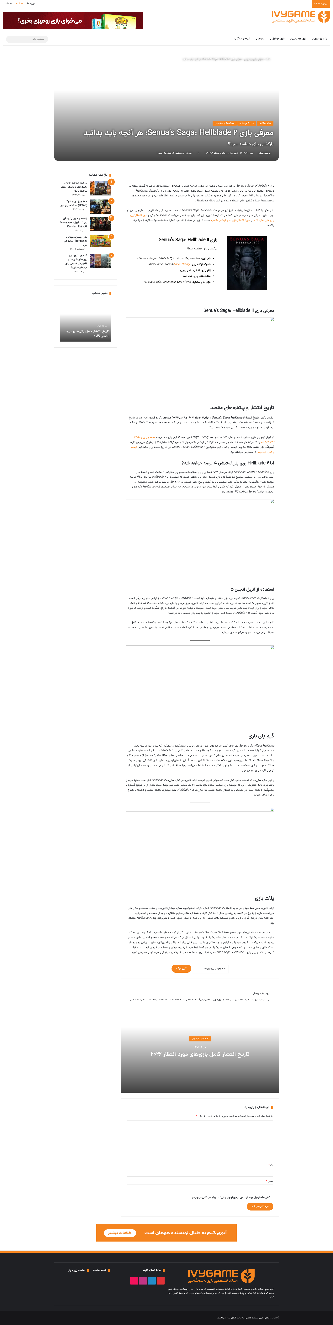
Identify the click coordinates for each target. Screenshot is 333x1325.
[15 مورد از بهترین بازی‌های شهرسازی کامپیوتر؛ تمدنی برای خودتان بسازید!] (100, 261)
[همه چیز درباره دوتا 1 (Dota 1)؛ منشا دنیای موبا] (100, 207)
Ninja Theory (182, 264)
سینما (261, 39)
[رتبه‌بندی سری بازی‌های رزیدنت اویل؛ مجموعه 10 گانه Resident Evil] (100, 224)
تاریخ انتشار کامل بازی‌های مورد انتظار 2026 (200, 1054)
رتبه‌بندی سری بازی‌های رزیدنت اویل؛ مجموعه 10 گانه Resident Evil (73, 223)
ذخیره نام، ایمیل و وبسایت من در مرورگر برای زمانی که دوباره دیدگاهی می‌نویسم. (230, 1198)
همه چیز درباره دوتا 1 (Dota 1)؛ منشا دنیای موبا (73, 204)
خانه (268, 59)
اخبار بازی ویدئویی (200, 1039)
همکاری (8, 4)
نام (270, 1165)
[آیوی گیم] (301, 16)
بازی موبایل (278, 39)
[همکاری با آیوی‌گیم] (166, 1233)
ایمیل (269, 1181)
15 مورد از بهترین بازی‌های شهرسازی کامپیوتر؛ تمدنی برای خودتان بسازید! (76, 262)
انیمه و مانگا (243, 39)
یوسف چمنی (265, 153)
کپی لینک (181, 969)
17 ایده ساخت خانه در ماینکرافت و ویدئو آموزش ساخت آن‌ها (73, 187)
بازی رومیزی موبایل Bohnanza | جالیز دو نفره (75, 241)
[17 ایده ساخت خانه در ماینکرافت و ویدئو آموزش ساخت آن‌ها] (100, 188)
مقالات (19, 4)
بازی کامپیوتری (247, 123)
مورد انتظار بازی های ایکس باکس (230, 220)
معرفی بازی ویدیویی (254, 59)
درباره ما (31, 4)
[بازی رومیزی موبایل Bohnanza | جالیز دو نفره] (100, 241)
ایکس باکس (265, 123)
